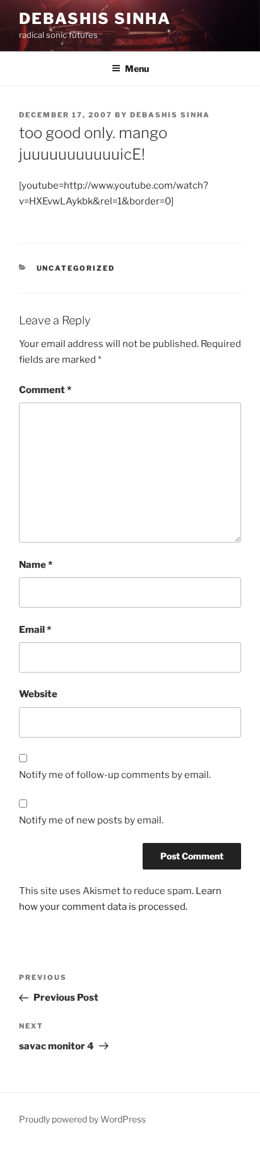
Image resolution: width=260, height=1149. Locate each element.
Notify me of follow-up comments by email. (115, 775)
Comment (45, 390)
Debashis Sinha (95, 18)
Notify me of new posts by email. (91, 820)
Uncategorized (76, 268)
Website (38, 694)
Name (35, 564)
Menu (137, 68)
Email (35, 629)
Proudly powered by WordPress (82, 1119)
